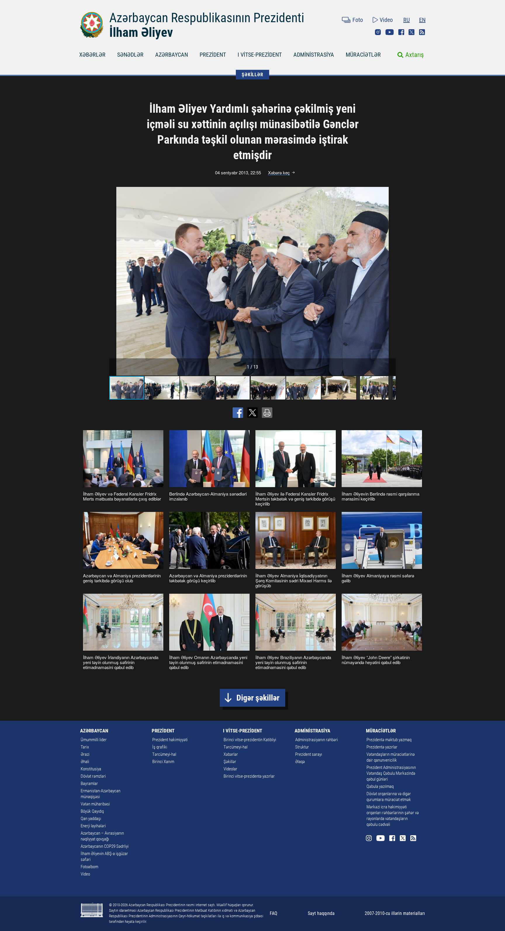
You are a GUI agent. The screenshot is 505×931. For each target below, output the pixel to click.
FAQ (273, 913)
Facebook (401, 32)
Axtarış (414, 54)
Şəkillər (230, 761)
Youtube (389, 32)
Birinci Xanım (163, 761)
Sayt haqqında (321, 913)
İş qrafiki (159, 747)
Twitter (411, 32)
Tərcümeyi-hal (164, 754)
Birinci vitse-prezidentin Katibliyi (250, 739)
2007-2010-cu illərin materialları (395, 913)
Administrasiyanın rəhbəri (316, 739)
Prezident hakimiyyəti (170, 739)
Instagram (378, 32)
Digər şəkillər (257, 698)
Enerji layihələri (93, 825)
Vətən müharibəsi (95, 804)
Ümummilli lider (94, 739)
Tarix (85, 747)
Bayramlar (89, 783)
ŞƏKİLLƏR (252, 74)
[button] (390, 281)
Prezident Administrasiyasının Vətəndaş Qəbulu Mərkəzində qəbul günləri (391, 773)
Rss (422, 32)
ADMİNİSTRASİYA (313, 54)
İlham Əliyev (141, 32)
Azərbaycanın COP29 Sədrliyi (105, 846)
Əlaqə (300, 761)
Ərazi (85, 754)
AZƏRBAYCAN (171, 54)
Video (386, 19)
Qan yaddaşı (91, 818)
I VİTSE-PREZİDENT (260, 54)
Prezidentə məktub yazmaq (388, 739)
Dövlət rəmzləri (93, 776)
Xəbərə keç (279, 172)
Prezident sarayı (308, 754)
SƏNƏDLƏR (130, 54)
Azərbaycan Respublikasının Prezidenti (206, 17)
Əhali (85, 761)
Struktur (302, 747)
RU (406, 19)
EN (422, 19)
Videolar (230, 769)
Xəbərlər (231, 754)
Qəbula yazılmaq (380, 786)
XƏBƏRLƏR (92, 54)
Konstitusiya (91, 769)
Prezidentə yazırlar (381, 747)
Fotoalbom (89, 866)
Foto (357, 19)
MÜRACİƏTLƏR (363, 54)
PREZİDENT (213, 54)
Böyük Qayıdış (92, 811)
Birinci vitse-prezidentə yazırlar (249, 776)
